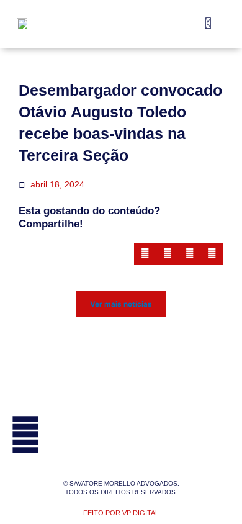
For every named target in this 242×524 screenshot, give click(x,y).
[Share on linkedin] (190, 254)
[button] (208, 24)
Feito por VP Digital (121, 513)
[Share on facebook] (145, 254)
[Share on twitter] (167, 254)
